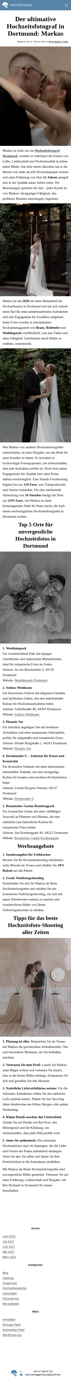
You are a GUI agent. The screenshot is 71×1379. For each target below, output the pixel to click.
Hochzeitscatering (14, 1288)
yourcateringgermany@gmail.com (42, 1374)
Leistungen (10, 1293)
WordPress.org (12, 1335)
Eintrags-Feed (12, 1324)
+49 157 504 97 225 (43, 1371)
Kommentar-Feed (13, 1329)
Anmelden (9, 1319)
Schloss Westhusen (26, 714)
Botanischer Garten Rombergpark (36, 838)
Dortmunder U (24, 798)
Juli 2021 (8, 1241)
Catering (8, 1278)
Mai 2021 (8, 1251)
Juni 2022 (9, 1236)
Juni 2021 (9, 1246)
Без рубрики (11, 1303)
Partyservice (11, 1298)
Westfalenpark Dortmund (31, 680)
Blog (5, 1272)
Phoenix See (22, 748)
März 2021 (9, 1257)
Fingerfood (10, 1283)
